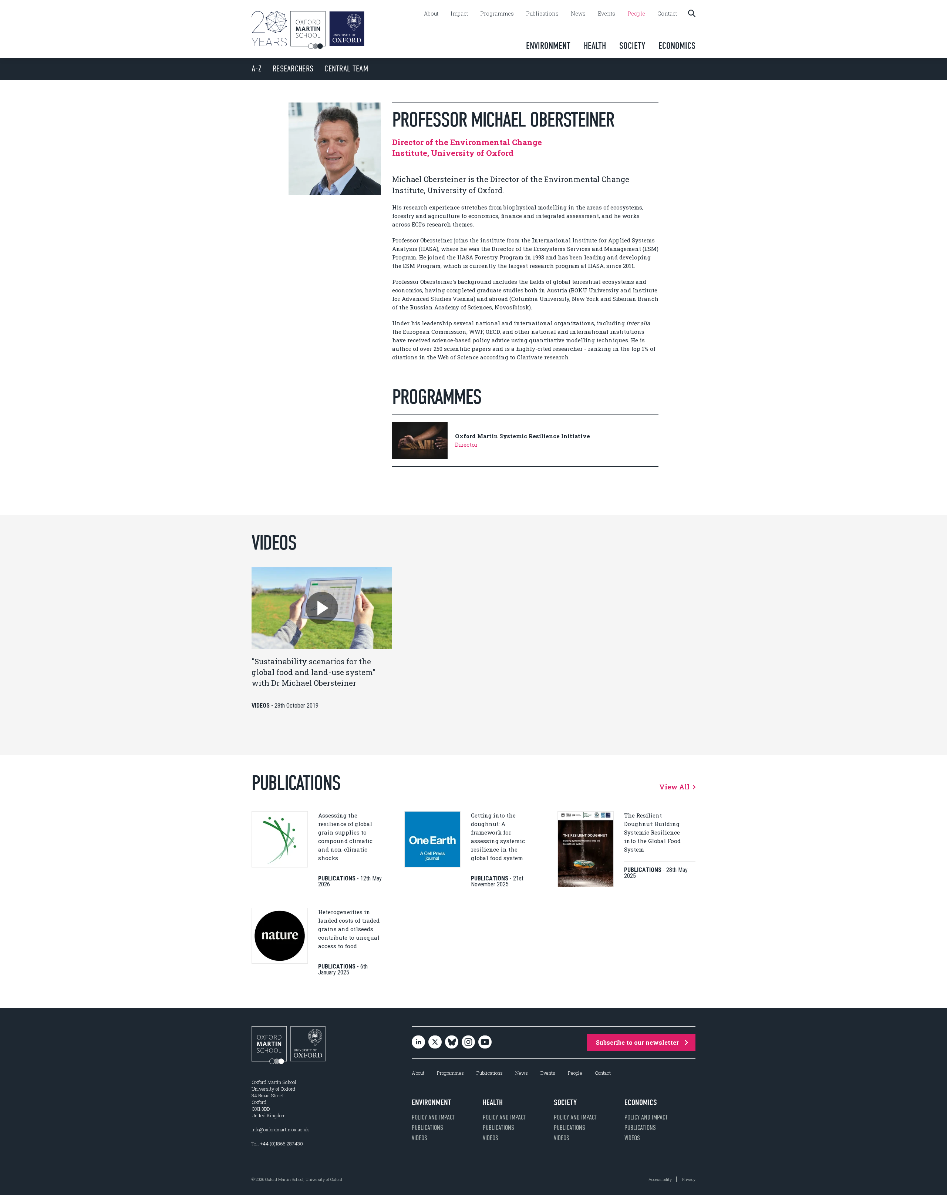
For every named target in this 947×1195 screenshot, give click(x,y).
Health (595, 45)
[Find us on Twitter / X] (435, 1042)
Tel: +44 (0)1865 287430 (277, 1143)
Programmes (497, 13)
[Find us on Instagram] (468, 1042)
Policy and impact (433, 1117)
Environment (548, 45)
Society (632, 45)
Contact (667, 13)
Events (606, 13)
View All (675, 786)
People (636, 13)
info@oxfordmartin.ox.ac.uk (280, 1129)
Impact (459, 13)
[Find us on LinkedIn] (418, 1042)
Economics (676, 45)
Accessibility (660, 1179)
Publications (542, 13)
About (431, 13)
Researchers (293, 68)
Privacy (688, 1179)
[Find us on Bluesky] (451, 1042)
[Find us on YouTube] (485, 1042)
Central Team (346, 68)
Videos (419, 1138)
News (578, 13)
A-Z (257, 68)
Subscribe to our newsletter (637, 1042)
